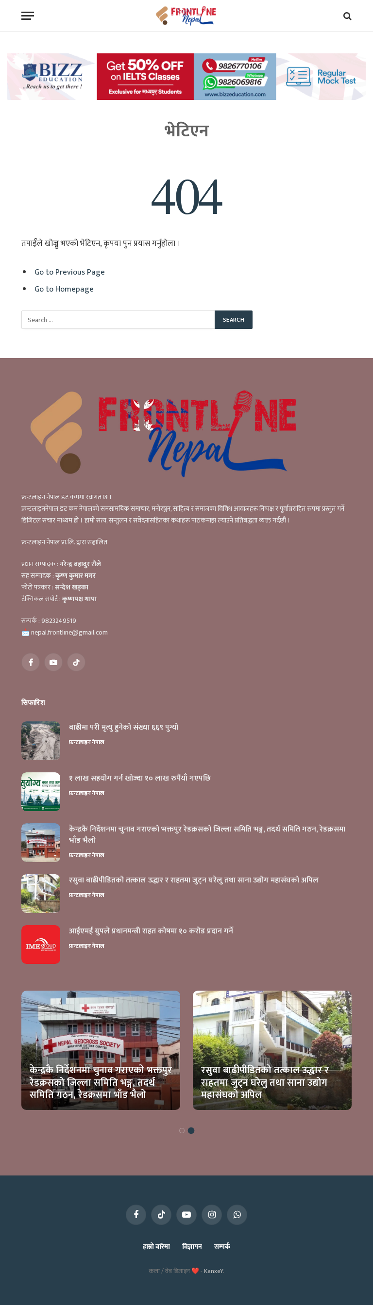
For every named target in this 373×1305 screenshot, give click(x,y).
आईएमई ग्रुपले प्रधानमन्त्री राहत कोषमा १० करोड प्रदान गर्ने (151, 931)
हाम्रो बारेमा (156, 1246)
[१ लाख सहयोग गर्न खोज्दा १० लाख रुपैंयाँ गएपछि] (40, 791)
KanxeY (213, 1271)
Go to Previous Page (69, 272)
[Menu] (27, 16)
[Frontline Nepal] (187, 16)
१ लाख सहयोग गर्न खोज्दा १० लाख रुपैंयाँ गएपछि (140, 778)
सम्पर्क (222, 1246)
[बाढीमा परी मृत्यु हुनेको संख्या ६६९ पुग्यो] (40, 740)
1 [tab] (181, 1131)
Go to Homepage (64, 289)
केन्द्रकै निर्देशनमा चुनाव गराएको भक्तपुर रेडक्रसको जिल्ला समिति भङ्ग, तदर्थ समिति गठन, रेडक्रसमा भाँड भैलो (207, 835)
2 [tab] (191, 1131)
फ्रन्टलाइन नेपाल (86, 742)
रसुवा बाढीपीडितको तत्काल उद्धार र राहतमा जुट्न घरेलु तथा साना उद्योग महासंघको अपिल (194, 880)
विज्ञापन (192, 1246)
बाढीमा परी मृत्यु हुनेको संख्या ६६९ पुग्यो (123, 728)
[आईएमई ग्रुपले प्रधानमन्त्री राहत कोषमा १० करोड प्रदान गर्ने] (40, 944)
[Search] (346, 16)
